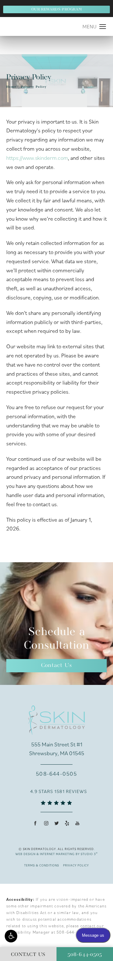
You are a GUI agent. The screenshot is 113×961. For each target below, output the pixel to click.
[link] (56, 774)
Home (11, 87)
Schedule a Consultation (56, 639)
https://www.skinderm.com (37, 157)
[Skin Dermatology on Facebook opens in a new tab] (35, 823)
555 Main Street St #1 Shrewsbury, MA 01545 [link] (56, 749)
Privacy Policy (33, 87)
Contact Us (56, 665)
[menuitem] (36, 823)
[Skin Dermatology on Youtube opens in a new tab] (77, 823)
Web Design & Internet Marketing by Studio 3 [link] (56, 854)
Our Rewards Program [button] (56, 9)
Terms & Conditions (41, 865)
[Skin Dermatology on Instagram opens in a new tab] (46, 823)
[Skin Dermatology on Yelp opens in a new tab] (67, 823)
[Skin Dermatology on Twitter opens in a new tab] (56, 823)
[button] (11, 936)
